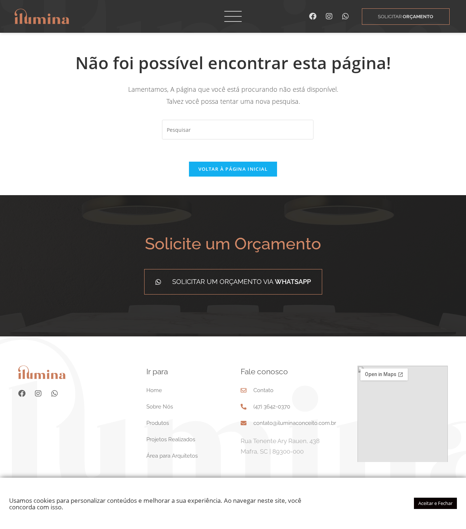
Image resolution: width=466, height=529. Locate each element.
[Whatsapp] (345, 16)
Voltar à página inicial (233, 169)
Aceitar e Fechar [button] (435, 503)
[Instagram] (329, 16)
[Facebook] (312, 16)
